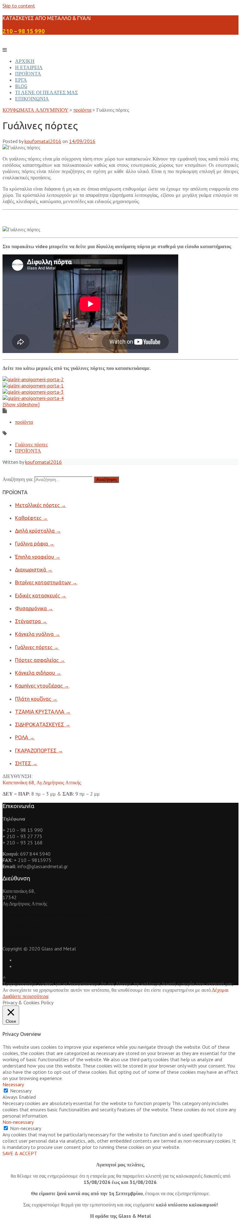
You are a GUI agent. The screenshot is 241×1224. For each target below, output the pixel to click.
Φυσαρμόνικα (34, 608)
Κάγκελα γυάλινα (37, 634)
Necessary (20, 1091)
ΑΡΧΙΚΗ (25, 61)
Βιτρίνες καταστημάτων (46, 582)
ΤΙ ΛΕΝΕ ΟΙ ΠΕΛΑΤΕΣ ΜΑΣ (46, 92)
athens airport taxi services (31, 926)
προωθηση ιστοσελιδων (34, 915)
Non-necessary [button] (18, 1122)
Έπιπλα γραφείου (37, 557)
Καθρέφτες (31, 518)
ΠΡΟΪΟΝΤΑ (28, 73)
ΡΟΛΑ (25, 737)
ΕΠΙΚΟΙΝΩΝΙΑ (32, 98)
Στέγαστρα (31, 621)
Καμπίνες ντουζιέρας (42, 686)
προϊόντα (24, 422)
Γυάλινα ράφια (34, 543)
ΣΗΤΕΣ (26, 763)
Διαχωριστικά (33, 569)
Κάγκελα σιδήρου (38, 673)
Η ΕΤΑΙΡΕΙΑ (29, 67)
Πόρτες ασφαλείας (40, 660)
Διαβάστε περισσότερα (25, 996)
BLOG (21, 86)
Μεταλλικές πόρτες (40, 505)
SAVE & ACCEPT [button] (20, 1153)
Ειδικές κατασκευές (40, 595)
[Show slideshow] (21, 404)
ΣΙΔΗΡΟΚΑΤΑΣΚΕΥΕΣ (42, 724)
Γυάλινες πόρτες (31, 444)
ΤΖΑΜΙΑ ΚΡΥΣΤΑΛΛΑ (43, 711)
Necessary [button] (13, 1084)
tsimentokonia (18, 937)
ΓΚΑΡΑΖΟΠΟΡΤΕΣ (39, 750)
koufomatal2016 (42, 141)
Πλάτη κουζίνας (36, 699)
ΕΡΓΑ (21, 80)
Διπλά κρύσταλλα (38, 531)
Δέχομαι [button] (220, 990)
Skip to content (19, 6)
